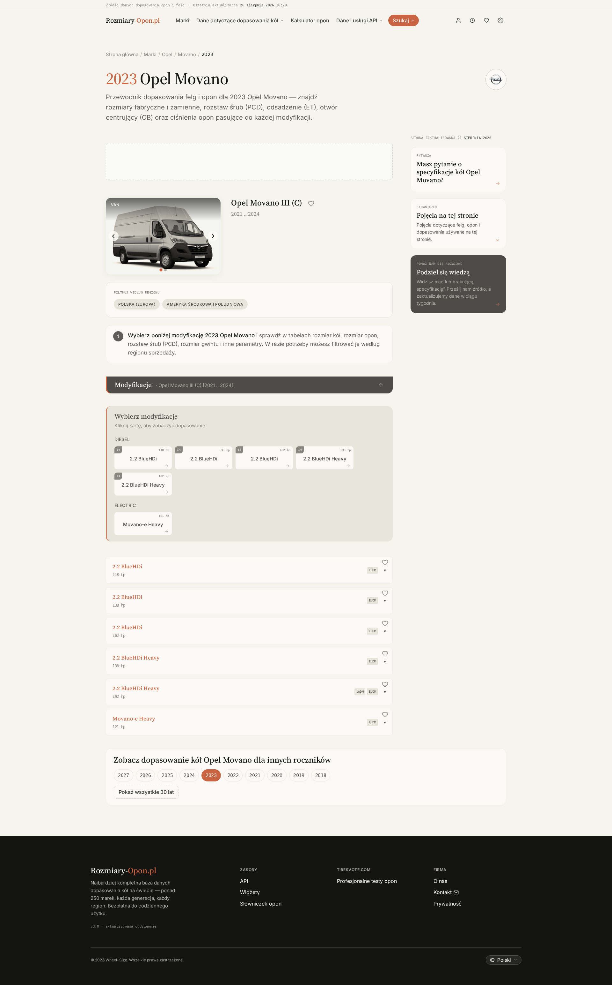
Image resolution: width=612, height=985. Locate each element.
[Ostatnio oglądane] (472, 20)
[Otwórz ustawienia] (500, 20)
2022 (233, 775)
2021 (254, 775)
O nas (440, 881)
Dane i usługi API (356, 20)
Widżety (250, 892)
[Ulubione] (486, 20)
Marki (182, 20)
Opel (167, 54)
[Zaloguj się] (458, 20)
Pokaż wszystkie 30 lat (146, 792)
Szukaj (401, 20)
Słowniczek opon (260, 903)
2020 (276, 775)
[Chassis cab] (165, 270)
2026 (145, 775)
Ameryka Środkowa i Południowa (205, 304)
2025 (167, 775)
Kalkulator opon (310, 20)
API (244, 881)
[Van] (160, 269)
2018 (320, 775)
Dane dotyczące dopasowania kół (237, 20)
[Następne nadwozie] (213, 236)
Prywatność (447, 903)
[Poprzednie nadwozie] (113, 236)
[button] (249, 385)
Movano (187, 54)
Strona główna (122, 54)
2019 (298, 775)
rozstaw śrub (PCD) (233, 107)
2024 (189, 775)
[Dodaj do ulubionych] (311, 203)
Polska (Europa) (136, 304)
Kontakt (442, 892)
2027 (123, 775)
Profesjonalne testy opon (367, 881)
